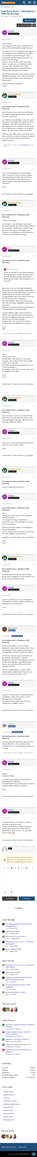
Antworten (26, 898)
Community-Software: (18, 1154)
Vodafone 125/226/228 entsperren (17, 1039)
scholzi (5, 16)
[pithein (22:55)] (8, 1009)
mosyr (21, 753)
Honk (6, 969)
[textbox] (18, 880)
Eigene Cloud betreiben (13, 949)
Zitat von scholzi (12, 269)
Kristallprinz (30, 1077)
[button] (5, 892)
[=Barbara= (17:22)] (12, 1009)
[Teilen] (34, 25)
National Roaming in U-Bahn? (15, 992)
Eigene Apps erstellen (12, 931)
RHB (20, 333)
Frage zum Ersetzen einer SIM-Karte (17, 1044)
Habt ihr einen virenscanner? (15, 937)
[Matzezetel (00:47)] (4, 1009)
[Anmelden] (29, 2)
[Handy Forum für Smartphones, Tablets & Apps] (8, 3)
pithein (7, 939)
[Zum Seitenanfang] (33, 1154)
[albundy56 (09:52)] (15, 1009)
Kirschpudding (23, 145)
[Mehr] (34, 39)
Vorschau (10, 898)
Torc (6, 928)
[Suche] (24, 3)
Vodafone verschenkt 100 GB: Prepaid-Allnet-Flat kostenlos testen (18, 979)
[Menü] (34, 3)
